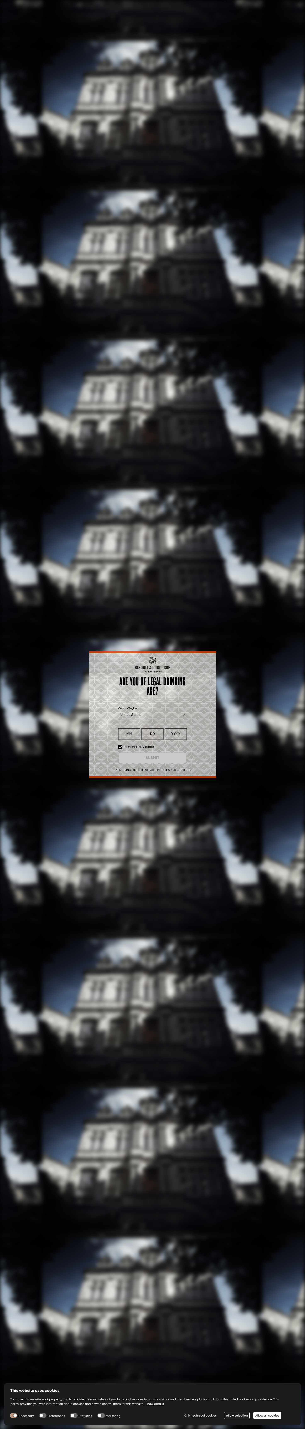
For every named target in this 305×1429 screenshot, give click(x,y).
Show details (155, 1404)
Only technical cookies (200, 1415)
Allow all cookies (267, 1415)
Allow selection (237, 1415)
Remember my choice (139, 747)
